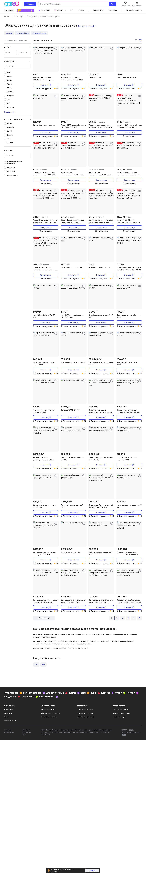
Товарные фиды (119, 717)
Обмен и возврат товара (50, 713)
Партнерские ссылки (121, 713)
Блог (6, 717)
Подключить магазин (85, 710)
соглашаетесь (67, 869)
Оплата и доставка (48, 710)
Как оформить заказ (48, 717)
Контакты (8, 713)
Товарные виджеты (120, 710)
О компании (8, 710)
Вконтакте (8, 720)
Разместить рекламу (85, 713)
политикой (54, 871)
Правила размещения (85, 717)
